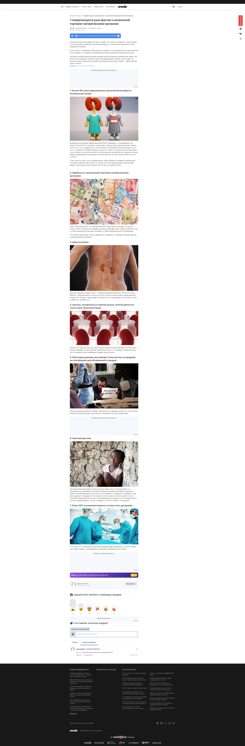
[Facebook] (161, 723)
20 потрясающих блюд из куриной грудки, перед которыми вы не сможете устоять (134, 679)
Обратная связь (74, 723)
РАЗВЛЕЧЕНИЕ (98, 7)
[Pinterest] (173, 723)
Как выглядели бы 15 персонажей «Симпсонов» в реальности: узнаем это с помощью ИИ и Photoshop (82, 708)
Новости (72, 16)
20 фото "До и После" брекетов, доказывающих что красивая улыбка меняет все (161, 684)
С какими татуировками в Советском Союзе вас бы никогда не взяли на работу (81, 688)
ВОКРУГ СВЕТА (86, 7)
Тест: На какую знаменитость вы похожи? (134, 688)
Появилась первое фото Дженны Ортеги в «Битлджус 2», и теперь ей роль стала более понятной (80, 674)
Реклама (82, 723)
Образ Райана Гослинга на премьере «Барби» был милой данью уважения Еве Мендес (81, 681)
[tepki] (73, 609)
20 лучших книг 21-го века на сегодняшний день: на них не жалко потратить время (133, 708)
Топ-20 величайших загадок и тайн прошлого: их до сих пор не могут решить (160, 689)
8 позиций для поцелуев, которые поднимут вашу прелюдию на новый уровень (133, 693)
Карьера (88, 723)
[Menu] (62, 7)
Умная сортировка (89, 642)
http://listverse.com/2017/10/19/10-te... (85, 66)
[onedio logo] (122, 7)
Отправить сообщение (93, 649)
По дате (74, 642)
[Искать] (173, 7)
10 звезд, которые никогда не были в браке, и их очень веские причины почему (81, 694)
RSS (92, 723)
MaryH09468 (80, 649)
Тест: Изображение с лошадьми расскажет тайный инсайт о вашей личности (80, 701)
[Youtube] (169, 723)
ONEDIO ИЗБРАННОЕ (72, 7)
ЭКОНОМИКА (110, 7)
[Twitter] (165, 723)
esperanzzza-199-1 (88, 28)
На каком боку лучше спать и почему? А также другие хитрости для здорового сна (134, 703)
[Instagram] (157, 723)
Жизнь (79, 16)
